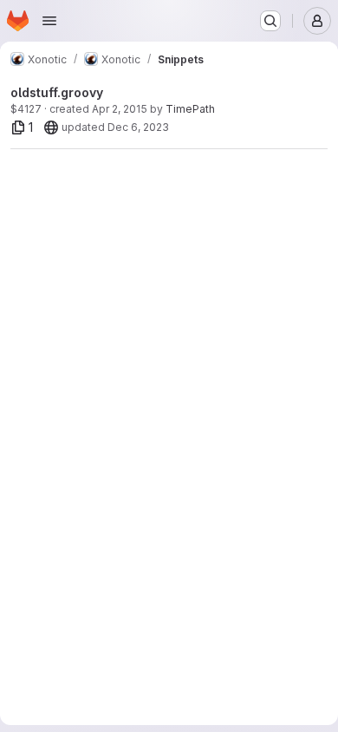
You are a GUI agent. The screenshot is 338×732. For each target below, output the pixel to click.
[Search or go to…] (270, 20)
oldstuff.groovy (56, 92)
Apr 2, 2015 (119, 108)
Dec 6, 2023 (138, 127)
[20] (51, 127)
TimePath (190, 108)
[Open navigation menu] (49, 21)
